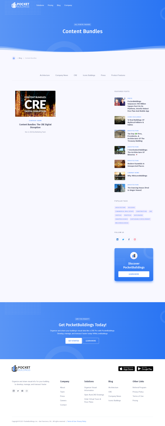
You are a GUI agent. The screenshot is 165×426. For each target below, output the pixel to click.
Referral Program (139, 387)
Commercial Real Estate (124, 211)
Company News (114, 396)
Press (62, 396)
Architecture (120, 207)
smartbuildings (121, 219)
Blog (59, 5)
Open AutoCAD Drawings (94, 395)
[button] (40, 5)
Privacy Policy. (81, 421)
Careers (63, 400)
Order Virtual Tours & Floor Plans (92, 400)
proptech (127, 215)
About (62, 387)
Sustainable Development (140, 219)
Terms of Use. (72, 421)
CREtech (118, 215)
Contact (63, 405)
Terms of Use (138, 396)
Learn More (91, 341)
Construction (141, 211)
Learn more (134, 274)
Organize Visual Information (90, 388)
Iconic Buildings (114, 400)
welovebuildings (121, 223)
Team (62, 392)
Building (131, 207)
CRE (150, 211)
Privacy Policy (138, 392)
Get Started (73, 341)
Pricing (50, 5)
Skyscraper (138, 215)
